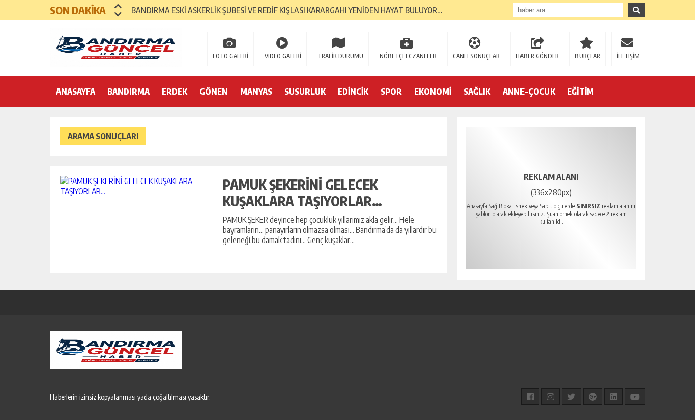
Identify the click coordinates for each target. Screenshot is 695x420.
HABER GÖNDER (537, 56)
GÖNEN (213, 91)
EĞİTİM (580, 91)
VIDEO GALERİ (283, 56)
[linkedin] (613, 396)
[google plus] (592, 396)
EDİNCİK (353, 91)
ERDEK (174, 91)
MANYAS (256, 91)
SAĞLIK (477, 91)
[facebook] (530, 396)
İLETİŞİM (628, 56)
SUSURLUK (305, 91)
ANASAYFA (75, 91)
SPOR (391, 91)
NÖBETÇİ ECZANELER (408, 56)
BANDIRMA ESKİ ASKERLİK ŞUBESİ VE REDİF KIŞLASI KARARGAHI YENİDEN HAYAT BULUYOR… (286, 10)
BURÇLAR (587, 56)
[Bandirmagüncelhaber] (116, 47)
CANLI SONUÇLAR (476, 56)
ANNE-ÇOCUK (529, 91)
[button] (118, 6)
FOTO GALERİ (230, 56)
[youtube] (635, 396)
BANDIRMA (128, 91)
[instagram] (550, 396)
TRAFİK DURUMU (340, 56)
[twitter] (571, 396)
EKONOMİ (432, 91)
